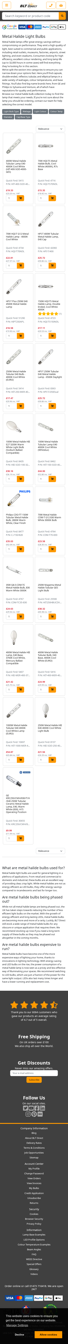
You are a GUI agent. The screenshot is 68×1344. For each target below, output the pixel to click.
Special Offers (34, 1264)
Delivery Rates (34, 1142)
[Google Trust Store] (9, 27)
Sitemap (34, 1157)
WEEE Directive (34, 1259)
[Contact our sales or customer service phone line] (50, 5)
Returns (34, 1203)
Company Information (34, 1128)
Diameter (8, 117)
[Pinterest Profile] (34, 1114)
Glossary (34, 1269)
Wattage (26, 111)
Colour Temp (56, 111)
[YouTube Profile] (31, 1108)
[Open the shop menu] (6, 5)
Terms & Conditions (34, 1147)
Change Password (34, 1173)
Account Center (34, 1163)
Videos (34, 1274)
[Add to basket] (20, 198)
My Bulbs (34, 1188)
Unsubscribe (34, 1198)
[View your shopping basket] (61, 5)
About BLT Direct (34, 1138)
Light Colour (40, 111)
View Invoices (34, 1183)
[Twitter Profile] (25, 1108)
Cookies (34, 1214)
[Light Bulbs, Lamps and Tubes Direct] (28, 5)
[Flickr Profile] (40, 1114)
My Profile (34, 1168)
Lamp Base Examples (34, 1234)
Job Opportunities (34, 1152)
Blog (34, 1133)
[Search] (62, 16)
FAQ (34, 1254)
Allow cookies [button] (48, 1334)
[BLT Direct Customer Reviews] (34, 1005)
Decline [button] (19, 1334)
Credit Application (34, 1193)
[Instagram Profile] (28, 1114)
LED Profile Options (34, 1239)
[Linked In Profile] (42, 1108)
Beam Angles (34, 1249)
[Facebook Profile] (36, 1108)
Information (34, 1230)
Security (34, 1209)
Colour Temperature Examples (34, 1244)
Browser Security (34, 1218)
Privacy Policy (34, 1223)
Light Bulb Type (11, 111)
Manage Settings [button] (17, 1325)
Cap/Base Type (23, 117)
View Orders (34, 1178)
